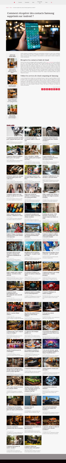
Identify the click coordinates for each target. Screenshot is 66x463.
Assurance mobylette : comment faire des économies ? (15, 428)
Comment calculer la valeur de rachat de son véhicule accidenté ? (51, 428)
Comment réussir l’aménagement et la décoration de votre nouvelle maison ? (14, 294)
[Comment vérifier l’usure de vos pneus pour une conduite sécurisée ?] (51, 131)
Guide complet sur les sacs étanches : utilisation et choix (15, 214)
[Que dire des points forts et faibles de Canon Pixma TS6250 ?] (33, 306)
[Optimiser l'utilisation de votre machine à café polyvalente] (51, 169)
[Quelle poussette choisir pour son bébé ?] (51, 362)
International (27, 2)
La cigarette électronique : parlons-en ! (32, 332)
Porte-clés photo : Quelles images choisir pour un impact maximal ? (33, 158)
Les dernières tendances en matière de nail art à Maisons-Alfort (33, 274)
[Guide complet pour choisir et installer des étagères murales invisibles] (51, 188)
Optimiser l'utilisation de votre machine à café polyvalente (51, 176)
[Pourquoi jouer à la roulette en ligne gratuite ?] (33, 420)
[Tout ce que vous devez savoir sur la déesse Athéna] (15, 380)
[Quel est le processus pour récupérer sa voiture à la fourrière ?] (51, 400)
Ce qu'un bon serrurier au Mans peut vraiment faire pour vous (15, 138)
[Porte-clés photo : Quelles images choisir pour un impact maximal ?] (33, 150)
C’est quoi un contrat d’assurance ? (48, 313)
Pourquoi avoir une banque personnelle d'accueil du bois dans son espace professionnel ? (15, 409)
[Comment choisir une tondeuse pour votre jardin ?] (33, 440)
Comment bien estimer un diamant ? (50, 387)
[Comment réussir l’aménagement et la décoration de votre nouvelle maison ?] (15, 285)
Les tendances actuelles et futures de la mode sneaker (32, 350)
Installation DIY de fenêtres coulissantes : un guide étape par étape (32, 254)
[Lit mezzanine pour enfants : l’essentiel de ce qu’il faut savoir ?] (12, 93)
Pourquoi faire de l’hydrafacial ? (29, 407)
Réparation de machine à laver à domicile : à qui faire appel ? (51, 253)
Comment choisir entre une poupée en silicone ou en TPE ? (15, 195)
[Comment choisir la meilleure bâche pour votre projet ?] (15, 150)
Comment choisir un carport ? (33, 368)
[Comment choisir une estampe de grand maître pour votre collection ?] (15, 169)
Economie (20, 2)
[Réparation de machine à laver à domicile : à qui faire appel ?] (51, 246)
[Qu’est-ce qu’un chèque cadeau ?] (15, 306)
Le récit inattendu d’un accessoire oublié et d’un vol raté (32, 139)
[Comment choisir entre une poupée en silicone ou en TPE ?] (15, 188)
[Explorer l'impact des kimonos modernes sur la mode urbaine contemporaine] (15, 227)
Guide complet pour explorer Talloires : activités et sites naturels (14, 274)
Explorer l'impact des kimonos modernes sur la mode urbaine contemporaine (15, 235)
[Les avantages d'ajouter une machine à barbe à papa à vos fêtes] (33, 169)
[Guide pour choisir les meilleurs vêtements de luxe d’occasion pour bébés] (33, 188)
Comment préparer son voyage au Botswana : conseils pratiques (51, 274)
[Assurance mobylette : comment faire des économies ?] (15, 420)
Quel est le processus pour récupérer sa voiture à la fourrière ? (50, 408)
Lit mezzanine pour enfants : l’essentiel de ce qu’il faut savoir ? (12, 101)
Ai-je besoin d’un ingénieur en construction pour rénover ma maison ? (51, 333)
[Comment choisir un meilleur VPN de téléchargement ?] (33, 285)
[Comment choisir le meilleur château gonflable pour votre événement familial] (51, 227)
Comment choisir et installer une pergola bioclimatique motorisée (32, 235)
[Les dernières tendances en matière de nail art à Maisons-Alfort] (33, 266)
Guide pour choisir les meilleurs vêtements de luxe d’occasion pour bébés (32, 196)
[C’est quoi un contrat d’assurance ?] (51, 306)
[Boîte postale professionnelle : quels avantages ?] (12, 109)
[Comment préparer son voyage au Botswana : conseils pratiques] (51, 266)
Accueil (7, 7)
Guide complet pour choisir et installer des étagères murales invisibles (51, 196)
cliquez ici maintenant (49, 62)
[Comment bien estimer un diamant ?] (51, 380)
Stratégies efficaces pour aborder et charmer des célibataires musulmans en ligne (14, 254)
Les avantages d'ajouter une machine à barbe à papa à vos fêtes (32, 177)
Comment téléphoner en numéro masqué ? (49, 292)
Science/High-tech (39, 2)
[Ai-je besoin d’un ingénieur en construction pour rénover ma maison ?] (51, 325)
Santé (33, 2)
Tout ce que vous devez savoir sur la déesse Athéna (15, 387)
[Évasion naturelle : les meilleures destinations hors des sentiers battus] (51, 150)
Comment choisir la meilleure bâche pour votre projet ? (15, 157)
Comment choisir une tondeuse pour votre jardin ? (32, 447)
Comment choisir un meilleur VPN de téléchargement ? (32, 292)
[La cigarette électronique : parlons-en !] (33, 325)
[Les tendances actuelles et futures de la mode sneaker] (33, 343)
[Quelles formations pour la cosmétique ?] (15, 343)
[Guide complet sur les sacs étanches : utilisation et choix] (15, 207)
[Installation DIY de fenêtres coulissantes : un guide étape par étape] (33, 246)
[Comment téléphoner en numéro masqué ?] (51, 285)
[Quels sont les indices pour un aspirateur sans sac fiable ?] (12, 63)
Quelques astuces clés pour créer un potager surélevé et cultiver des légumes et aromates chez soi (32, 389)
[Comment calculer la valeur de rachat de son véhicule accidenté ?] (51, 420)
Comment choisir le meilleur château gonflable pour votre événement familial (50, 235)
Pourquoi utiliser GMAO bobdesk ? (12, 86)
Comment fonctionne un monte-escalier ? (13, 447)
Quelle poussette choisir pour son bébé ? (50, 369)
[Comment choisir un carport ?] (33, 362)
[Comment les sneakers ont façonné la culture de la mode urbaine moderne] (33, 207)
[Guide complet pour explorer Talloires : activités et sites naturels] (15, 266)
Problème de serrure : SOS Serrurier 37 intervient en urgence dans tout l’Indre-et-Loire (50, 216)
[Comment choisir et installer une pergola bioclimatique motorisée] (33, 227)
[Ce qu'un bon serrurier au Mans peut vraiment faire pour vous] (15, 131)
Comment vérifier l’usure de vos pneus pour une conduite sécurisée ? (50, 139)
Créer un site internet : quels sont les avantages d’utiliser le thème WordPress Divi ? (51, 351)
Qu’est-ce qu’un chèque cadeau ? (13, 313)
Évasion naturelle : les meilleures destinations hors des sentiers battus (50, 158)
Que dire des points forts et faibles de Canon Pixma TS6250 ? (32, 314)
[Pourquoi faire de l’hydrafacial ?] (33, 400)
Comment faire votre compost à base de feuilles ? (15, 332)
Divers (46, 2)
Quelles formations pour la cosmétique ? (14, 350)
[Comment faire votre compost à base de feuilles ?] (15, 325)
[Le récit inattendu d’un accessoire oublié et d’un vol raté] (33, 131)
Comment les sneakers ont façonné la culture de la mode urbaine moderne (32, 215)
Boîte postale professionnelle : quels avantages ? (12, 116)
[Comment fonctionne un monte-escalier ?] (15, 440)
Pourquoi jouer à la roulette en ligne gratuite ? (33, 427)
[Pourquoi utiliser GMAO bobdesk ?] (12, 79)
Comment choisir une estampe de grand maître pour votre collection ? (15, 177)
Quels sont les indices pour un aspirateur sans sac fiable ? (12, 71)
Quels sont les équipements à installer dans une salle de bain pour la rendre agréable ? (15, 370)
